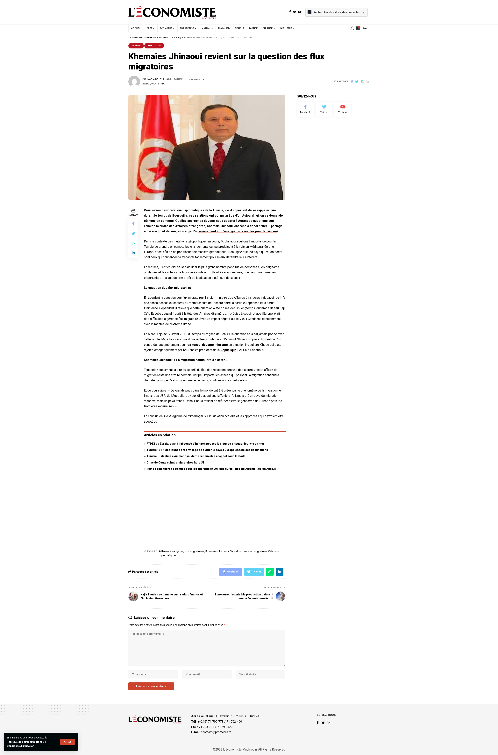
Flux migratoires (194, 551)
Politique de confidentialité (23, 741)
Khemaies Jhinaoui (217, 551)
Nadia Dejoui (155, 79)
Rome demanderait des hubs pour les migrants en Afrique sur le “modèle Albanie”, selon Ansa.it (211, 468)
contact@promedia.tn (217, 732)
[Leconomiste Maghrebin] (172, 12)
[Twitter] (324, 109)
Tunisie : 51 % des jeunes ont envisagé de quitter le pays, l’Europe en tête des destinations (207, 449)
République (228, 350)
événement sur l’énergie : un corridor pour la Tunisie (237, 231)
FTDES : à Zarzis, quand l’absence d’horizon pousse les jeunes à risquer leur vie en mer (205, 443)
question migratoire (255, 551)
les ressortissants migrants (207, 345)
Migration (236, 551)
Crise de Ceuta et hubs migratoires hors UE (175, 462)
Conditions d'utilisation (20, 745)
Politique (154, 45)
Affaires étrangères (171, 551)
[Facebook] (305, 109)
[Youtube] (342, 109)
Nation (136, 45)
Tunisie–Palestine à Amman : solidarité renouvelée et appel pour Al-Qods (195, 456)
